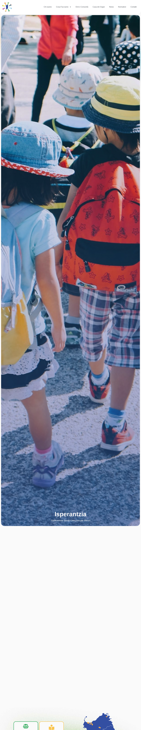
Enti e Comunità (82, 7)
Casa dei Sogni (99, 7)
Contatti (134, 7)
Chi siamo (48, 7)
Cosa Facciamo (62, 7)
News (111, 7)
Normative (122, 7)
